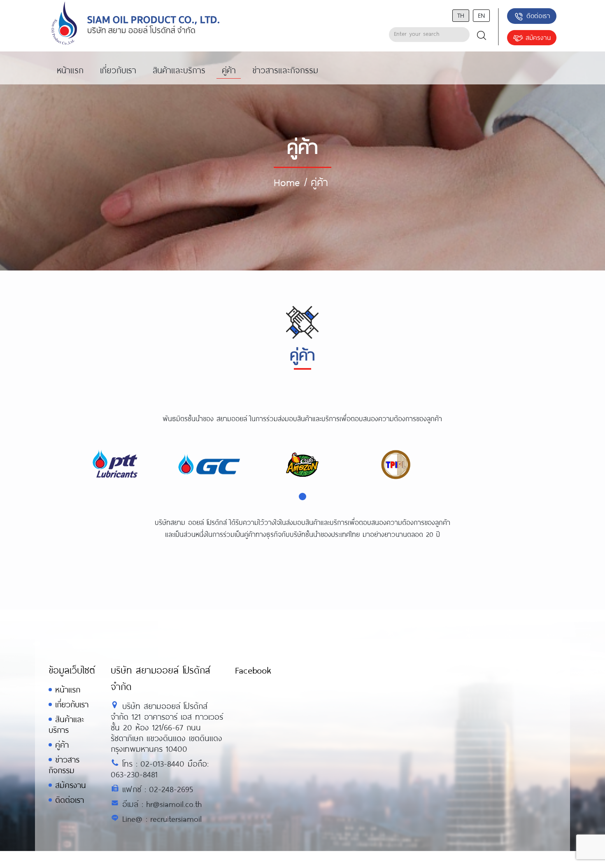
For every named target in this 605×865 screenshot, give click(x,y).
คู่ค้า (62, 745)
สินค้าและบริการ (66, 724)
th (460, 15)
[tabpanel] (116, 465)
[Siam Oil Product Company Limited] (136, 23)
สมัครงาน (538, 37)
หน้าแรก (67, 689)
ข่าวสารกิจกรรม (64, 764)
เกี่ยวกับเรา (71, 704)
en (481, 15)
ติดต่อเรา (538, 15)
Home (287, 182)
